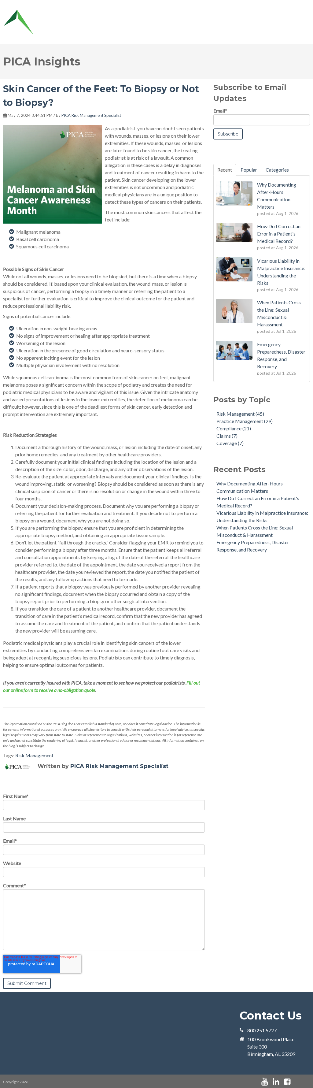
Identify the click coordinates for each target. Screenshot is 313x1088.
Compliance (233, 428)
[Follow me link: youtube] (264, 1082)
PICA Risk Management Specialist (91, 115)
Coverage (230, 443)
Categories (277, 170)
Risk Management (34, 755)
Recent (224, 170)
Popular (249, 170)
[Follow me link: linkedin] (276, 1082)
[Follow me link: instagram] (295, 1082)
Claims (227, 436)
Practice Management (244, 421)
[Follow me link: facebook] (287, 1082)
